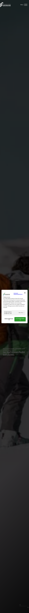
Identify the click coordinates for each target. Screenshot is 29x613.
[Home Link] (5, 6)
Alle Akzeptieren (20, 318)
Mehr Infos (21, 312)
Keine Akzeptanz (9, 318)
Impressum (16, 293)
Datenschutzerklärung (18, 294)
